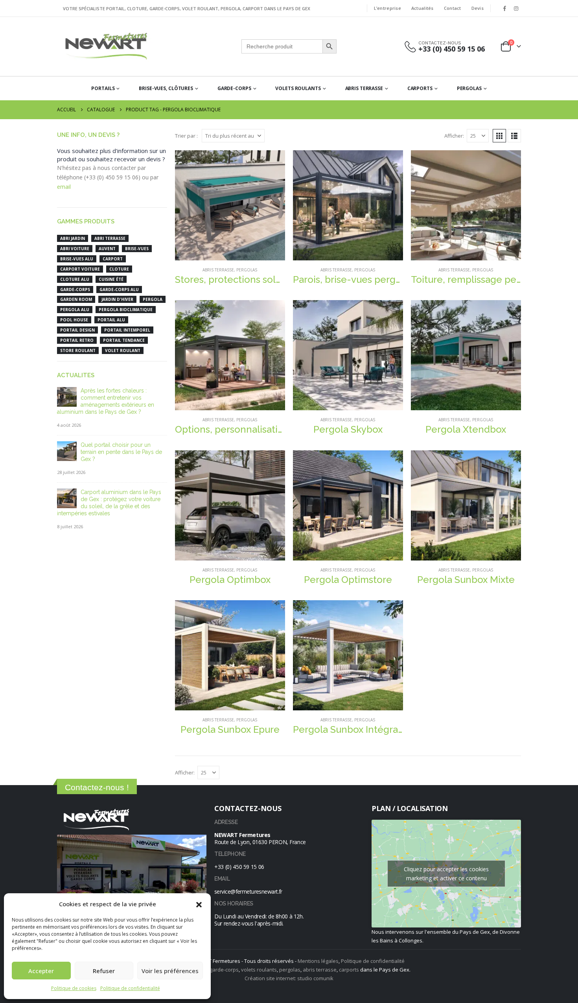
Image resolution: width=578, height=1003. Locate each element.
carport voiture (80, 269)
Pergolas (469, 88)
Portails (102, 88)
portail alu (111, 320)
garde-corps (75, 289)
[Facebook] (504, 8)
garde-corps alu (119, 289)
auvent (107, 248)
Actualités (422, 8)
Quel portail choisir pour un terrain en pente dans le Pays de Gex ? (121, 452)
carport (113, 259)
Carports (420, 88)
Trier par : (186, 135)
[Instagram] (516, 8)
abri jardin (72, 238)
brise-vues (137, 248)
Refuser (104, 971)
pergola (152, 299)
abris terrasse (320, 969)
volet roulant (122, 350)
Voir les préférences (170, 971)
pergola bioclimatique (126, 309)
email (64, 186)
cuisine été (111, 279)
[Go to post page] (67, 396)
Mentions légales (318, 960)
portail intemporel (127, 330)
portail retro (77, 340)
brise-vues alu (76, 259)
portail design (77, 330)
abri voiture (74, 248)
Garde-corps (234, 88)
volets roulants (259, 969)
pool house (74, 320)
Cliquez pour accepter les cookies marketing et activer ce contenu (446, 873)
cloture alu (74, 279)
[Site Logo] (106, 46)
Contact (452, 8)
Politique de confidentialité (130, 988)
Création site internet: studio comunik (289, 978)
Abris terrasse (364, 88)
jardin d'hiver (117, 299)
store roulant (78, 350)
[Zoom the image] (96, 809)
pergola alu (74, 309)
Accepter (41, 971)
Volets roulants (297, 88)
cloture (119, 269)
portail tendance (124, 340)
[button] (199, 904)
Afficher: (454, 135)
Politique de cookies (73, 988)
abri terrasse (109, 238)
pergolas (289, 969)
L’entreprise (387, 8)
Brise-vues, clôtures (166, 88)
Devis (477, 8)
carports (349, 969)
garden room (76, 299)
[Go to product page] (230, 205)
